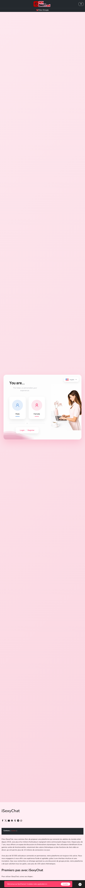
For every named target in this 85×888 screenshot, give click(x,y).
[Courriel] (9, 821)
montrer (13, 831)
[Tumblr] (15, 821)
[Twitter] (6, 821)
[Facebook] (3, 821)
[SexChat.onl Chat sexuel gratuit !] (42, 4)
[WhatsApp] (21, 821)
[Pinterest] (12, 821)
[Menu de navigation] (81, 4)
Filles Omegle (43, 10)
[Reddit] (18, 821)
